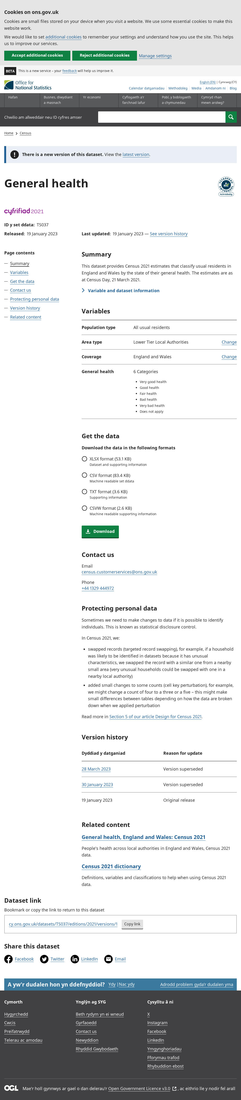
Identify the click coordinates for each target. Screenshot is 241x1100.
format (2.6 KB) (123, 510)
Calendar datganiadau (147, 88)
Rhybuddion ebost (165, 1066)
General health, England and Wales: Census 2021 (143, 836)
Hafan (13, 97)
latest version (136, 154)
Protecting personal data (34, 299)
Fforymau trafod (163, 1057)
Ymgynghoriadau (164, 1049)
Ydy (112, 984)
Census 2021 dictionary (111, 866)
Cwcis (10, 1022)
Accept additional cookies (37, 55)
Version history (25, 308)
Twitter (57, 959)
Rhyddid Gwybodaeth (97, 1049)
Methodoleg (178, 88)
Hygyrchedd (16, 1014)
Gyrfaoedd (86, 1022)
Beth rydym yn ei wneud (100, 1014)
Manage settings (155, 56)
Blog (233, 88)
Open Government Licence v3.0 (139, 1088)
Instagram (157, 1022)
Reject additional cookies (104, 55)
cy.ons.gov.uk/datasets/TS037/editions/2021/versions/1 (63, 924)
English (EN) (208, 82)
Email (120, 959)
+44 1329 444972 (98, 588)
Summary (19, 263)
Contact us (20, 290)
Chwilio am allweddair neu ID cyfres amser (43, 117)
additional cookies (63, 37)
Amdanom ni (215, 88)
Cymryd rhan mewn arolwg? (212, 100)
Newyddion (87, 1040)
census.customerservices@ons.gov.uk (119, 572)
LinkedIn (89, 959)
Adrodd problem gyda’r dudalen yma (196, 984)
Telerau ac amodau (23, 1040)
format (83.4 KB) (112, 477)
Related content (25, 317)
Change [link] (229, 342)
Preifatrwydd (16, 1031)
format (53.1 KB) (118, 461)
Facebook (24, 959)
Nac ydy (127, 984)
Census (25, 133)
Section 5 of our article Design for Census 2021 (155, 716)
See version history (169, 233)
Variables (19, 272)
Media (196, 88)
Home (8, 133)
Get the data (22, 281)
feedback (69, 70)
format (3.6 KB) (108, 494)
